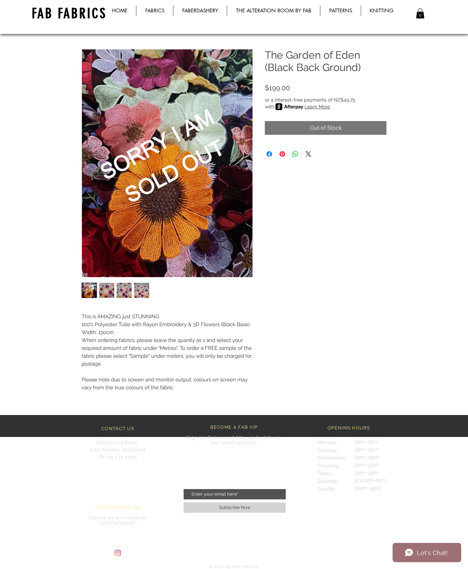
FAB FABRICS (69, 13)
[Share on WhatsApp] (295, 154)
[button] (420, 13)
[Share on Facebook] (269, 154)
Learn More (317, 106)
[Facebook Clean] (130, 553)
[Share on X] (308, 154)
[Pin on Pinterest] (282, 154)
